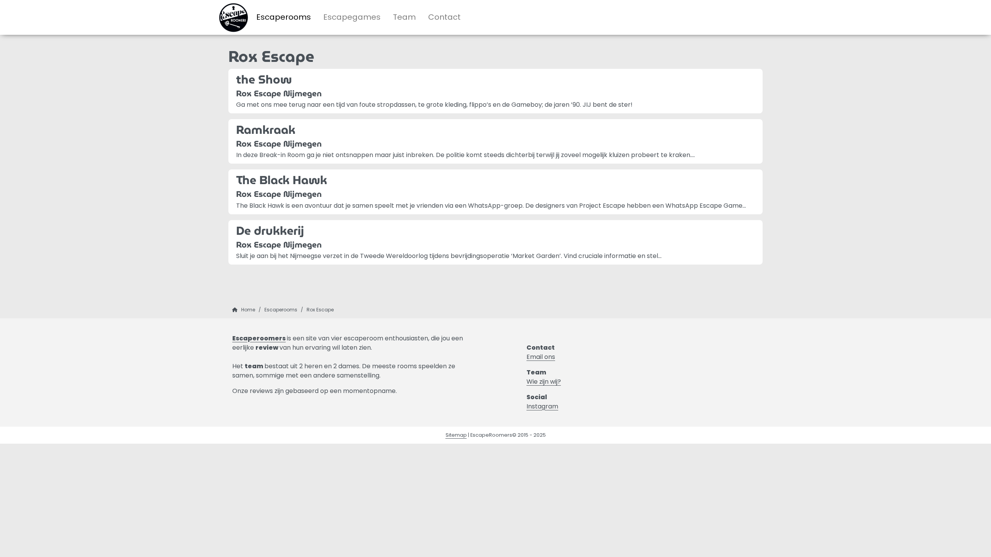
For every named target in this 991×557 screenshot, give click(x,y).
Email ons (540, 356)
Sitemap (456, 435)
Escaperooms (283, 17)
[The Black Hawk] (495, 191)
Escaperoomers (259, 338)
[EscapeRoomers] (234, 17)
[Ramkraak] (495, 141)
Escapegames (352, 17)
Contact (444, 17)
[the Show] (495, 91)
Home (248, 309)
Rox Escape (320, 309)
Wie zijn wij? (543, 381)
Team (404, 17)
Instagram (542, 406)
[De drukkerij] (495, 242)
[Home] (235, 309)
